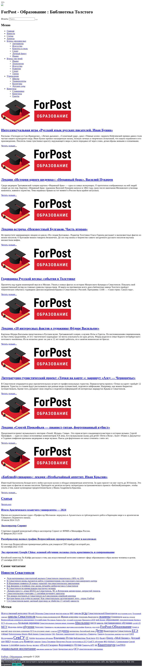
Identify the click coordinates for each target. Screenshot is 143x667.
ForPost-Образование (116, 626)
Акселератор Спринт (14, 525)
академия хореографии (75, 627)
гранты (22, 645)
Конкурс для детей (92, 627)
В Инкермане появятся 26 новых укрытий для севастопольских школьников (43, 583)
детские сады (17, 641)
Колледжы (17, 83)
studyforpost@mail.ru (10, 659)
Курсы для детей (14, 58)
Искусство (17, 46)
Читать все (6, 504)
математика (74, 631)
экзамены (105, 616)
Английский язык (87, 631)
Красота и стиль (20, 48)
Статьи (10, 36)
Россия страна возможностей (48, 617)
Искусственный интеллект (14, 613)
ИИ (96, 645)
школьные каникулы (44, 649)
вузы (84, 613)
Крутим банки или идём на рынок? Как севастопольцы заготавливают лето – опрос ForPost (50, 598)
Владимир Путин (63, 637)
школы (77, 613)
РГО (97, 638)
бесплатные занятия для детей (117, 634)
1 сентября (14, 645)
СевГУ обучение (95, 641)
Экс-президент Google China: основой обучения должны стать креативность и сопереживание (58, 552)
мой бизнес (100, 620)
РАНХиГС (112, 642)
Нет (19, 664)
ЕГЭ (135, 630)
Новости (11, 33)
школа (100, 623)
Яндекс (29, 645)
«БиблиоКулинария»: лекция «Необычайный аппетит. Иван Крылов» (54, 477)
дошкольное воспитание (18, 648)
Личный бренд (19, 53)
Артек (32, 638)
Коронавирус (66, 644)
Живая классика (69, 616)
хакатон (37, 641)
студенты (63, 630)
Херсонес (39, 627)
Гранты (15, 96)
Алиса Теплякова (48, 642)
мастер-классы (62, 613)
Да (14, 664)
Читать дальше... (9, 146)
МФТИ (93, 623)
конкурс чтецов (129, 617)
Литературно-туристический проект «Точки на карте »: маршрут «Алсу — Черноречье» (68, 378)
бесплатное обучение (44, 638)
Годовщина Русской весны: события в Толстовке (38, 279)
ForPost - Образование (11, 656)
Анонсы (11, 38)
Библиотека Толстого (84, 638)
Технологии (18, 63)
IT (27, 638)
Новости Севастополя (17, 572)
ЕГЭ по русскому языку (40, 631)
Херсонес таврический (65, 634)
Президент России (64, 642)
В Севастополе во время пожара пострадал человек (31, 588)
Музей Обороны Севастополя (41, 613)
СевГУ (19, 637)
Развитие (16, 68)
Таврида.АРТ (88, 645)
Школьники (82, 623)
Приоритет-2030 (88, 620)
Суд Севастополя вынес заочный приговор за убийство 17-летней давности (43, 601)
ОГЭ (76, 649)
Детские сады (18, 86)
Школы (15, 78)
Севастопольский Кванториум (102, 613)
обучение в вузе (11, 623)
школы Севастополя (21, 616)
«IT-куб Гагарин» (49, 645)
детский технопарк (74, 620)
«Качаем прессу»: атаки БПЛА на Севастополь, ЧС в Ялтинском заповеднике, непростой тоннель (53, 591)
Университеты (19, 81)
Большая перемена (28, 622)
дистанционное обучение (118, 622)
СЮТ (131, 634)
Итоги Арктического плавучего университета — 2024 (33, 509)
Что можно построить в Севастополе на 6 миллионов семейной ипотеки (41, 596)
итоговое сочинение (21, 631)
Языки (15, 56)
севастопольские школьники (91, 649)
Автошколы (18, 43)
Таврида (100, 634)
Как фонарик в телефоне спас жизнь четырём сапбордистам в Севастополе (42, 586)
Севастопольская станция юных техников (57, 623)
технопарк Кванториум (88, 617)
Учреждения (13, 76)
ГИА (53, 634)
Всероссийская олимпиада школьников (17, 620)
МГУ (4, 626)
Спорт (15, 51)
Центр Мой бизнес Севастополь (36, 634)
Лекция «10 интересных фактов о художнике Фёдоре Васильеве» (50, 328)
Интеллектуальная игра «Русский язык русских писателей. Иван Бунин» (57, 130)
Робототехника (15, 634)
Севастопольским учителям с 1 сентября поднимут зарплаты (36, 593)
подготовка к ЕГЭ (79, 642)
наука (19, 627)
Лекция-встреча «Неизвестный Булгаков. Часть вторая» (44, 229)
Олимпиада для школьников (55, 627)
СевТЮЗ (120, 645)
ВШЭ (8, 641)
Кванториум (106, 645)
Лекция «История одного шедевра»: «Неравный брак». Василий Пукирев (57, 179)
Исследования (7, 638)
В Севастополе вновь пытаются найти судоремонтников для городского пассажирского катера (52, 581)
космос (36, 645)
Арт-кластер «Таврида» (86, 634)
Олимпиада (116, 617)
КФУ (72, 613)
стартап (54, 631)
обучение (28, 626)
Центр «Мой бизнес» (118, 637)
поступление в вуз (125, 613)
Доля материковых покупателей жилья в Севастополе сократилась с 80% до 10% (45, 578)
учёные (4, 634)
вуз (105, 641)
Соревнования (122, 641)
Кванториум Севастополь (117, 631)
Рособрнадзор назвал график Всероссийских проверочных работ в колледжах (48, 538)
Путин (78, 644)
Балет (103, 638)
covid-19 (136, 623)
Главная (10, 31)
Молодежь (12, 627)
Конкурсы (11, 88)
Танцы (15, 73)
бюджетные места (65, 649)
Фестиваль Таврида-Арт (56, 620)
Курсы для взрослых (16, 41)
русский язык (40, 620)
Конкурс (29, 641)
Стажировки (18, 91)
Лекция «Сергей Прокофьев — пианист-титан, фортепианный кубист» (55, 427)
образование (112, 619)
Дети (99, 631)
